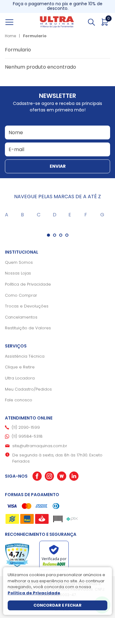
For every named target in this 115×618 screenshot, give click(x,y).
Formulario (35, 35)
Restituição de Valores (28, 328)
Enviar (58, 166)
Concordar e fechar (57, 605)
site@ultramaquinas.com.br (39, 446)
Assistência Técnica (24, 356)
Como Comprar (21, 295)
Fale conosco (18, 400)
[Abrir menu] (16, 22)
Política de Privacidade (28, 284)
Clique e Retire (20, 367)
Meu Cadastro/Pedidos (28, 389)
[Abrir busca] (91, 22)
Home (10, 35)
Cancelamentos (21, 317)
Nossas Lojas (18, 273)
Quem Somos (19, 262)
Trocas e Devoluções (26, 306)
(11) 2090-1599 (26, 427)
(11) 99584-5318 (27, 436)
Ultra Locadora (20, 378)
